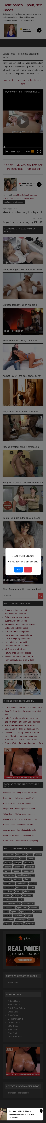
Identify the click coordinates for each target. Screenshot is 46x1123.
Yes (18, 569)
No (28, 569)
